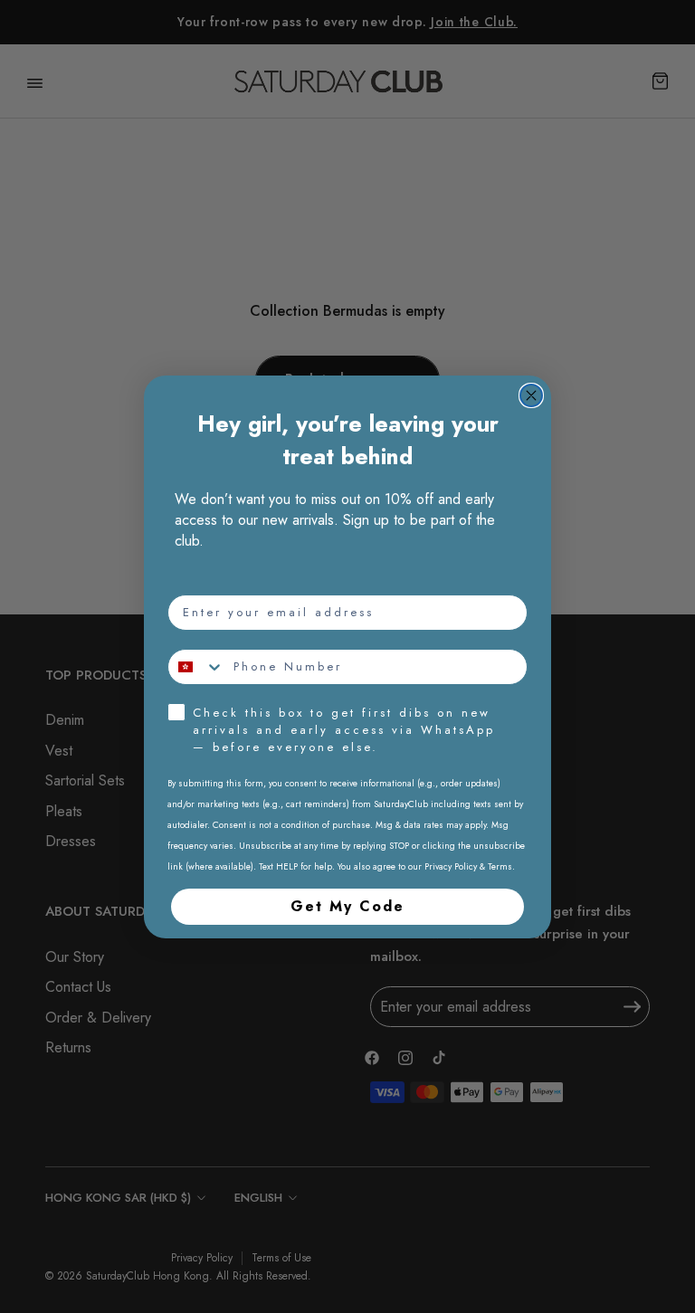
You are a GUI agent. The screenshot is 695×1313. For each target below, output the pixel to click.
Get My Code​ (347, 906)
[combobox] (196, 667)
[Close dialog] (531, 395)
